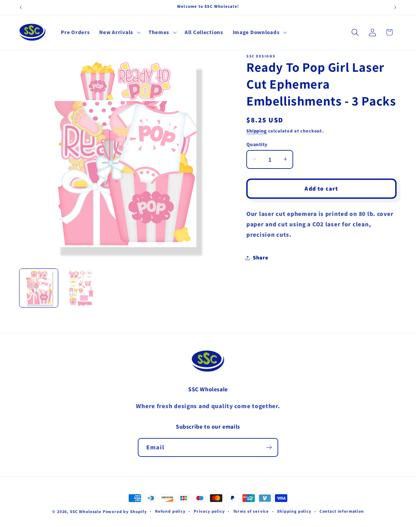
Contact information (341, 511)
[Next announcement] (395, 7)
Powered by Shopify (125, 511)
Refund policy (170, 511)
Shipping (256, 130)
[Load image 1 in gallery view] (39, 288)
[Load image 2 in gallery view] (81, 288)
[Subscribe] (269, 447)
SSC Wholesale (85, 511)
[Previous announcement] (21, 7)
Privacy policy (209, 511)
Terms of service (251, 511)
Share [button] (260, 257)
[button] (119, 32)
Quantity (256, 144)
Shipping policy (294, 511)
